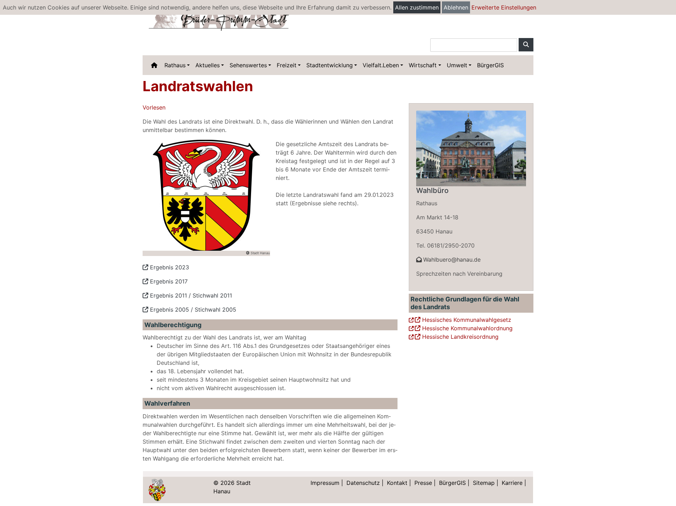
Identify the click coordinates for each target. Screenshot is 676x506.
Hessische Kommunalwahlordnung (466, 328)
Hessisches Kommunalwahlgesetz (465, 319)
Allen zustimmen (417, 7)
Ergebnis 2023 (168, 267)
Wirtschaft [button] (423, 65)
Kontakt (397, 482)
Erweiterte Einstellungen (503, 7)
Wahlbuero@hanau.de (452, 259)
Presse (423, 482)
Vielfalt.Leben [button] (381, 65)
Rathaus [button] (175, 65)
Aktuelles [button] (207, 65)
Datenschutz (363, 482)
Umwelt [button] (457, 65)
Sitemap (484, 482)
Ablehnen (456, 7)
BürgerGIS (490, 65)
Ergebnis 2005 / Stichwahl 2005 (192, 309)
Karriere (512, 482)
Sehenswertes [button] (248, 65)
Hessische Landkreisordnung (459, 336)
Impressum (325, 482)
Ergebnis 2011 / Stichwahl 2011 (190, 295)
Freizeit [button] (286, 65)
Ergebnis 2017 (168, 281)
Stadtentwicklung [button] (329, 65)
